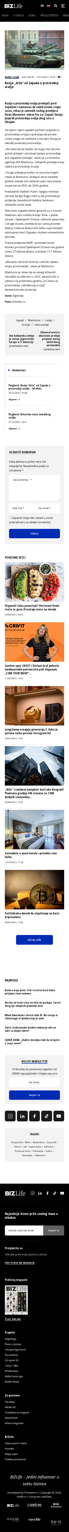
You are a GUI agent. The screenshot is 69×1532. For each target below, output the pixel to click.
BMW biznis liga (14, 1376)
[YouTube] (58, 1116)
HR (25, 1146)
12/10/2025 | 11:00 (14, 862)
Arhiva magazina (14, 1423)
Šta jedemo (11, 1354)
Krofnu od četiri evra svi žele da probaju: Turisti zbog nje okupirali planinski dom (33, 1004)
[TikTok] (46, 1116)
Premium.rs (31, 1492)
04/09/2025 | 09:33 (14, 614)
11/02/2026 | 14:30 (14, 678)
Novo (5, 15)
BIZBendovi (11, 1371)
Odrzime (48, 1146)
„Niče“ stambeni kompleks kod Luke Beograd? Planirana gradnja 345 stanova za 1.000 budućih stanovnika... (34, 793)
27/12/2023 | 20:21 (18, 421)
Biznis (32, 15)
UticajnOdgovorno (15, 1349)
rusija (48, 320)
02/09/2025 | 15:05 (14, 802)
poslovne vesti (22, 1151)
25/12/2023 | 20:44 (46, 77)
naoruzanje (41, 324)
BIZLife (31, 77)
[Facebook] (34, 1116)
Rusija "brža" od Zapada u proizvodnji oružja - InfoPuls (29, 387)
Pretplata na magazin (17, 1412)
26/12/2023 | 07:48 (18, 392)
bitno (27, 1142)
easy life (51, 1142)
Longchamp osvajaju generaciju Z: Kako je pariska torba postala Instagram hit (31, 731)
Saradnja (10, 1401)
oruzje (26, 324)
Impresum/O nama (16, 1443)
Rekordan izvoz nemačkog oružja (30, 415)
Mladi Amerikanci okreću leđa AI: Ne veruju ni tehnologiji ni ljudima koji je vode (31, 1016)
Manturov (34, 320)
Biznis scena (12, 77)
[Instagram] (10, 1116)
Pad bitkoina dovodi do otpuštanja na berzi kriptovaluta (32, 915)
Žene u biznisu (13, 1344)
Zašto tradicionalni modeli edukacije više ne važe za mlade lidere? (30, 1029)
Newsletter (11, 1417)
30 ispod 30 (16, 1142)
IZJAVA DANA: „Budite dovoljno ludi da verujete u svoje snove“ (32, 1041)
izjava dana (35, 1146)
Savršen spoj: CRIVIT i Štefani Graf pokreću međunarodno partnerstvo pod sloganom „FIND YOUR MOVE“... (32, 669)
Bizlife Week (12, 1381)
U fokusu (18, 15)
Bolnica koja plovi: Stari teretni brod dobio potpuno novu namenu (30, 991)
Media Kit (10, 1407)
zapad (20, 320)
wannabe (27, 1155)
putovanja (38, 1151)
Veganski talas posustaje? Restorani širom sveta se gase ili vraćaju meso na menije (32, 607)
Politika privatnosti (15, 1459)
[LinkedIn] (22, 1116)
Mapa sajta (11, 1454)
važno (49, 1151)
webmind (40, 1155)
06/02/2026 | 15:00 (14, 922)
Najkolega (10, 1338)
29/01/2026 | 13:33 (14, 738)
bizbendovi (38, 1142)
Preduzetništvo (49, 15)
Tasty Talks (11, 1365)
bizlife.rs (21, 1496)
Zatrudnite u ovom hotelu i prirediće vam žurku (31, 855)
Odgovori (13, 399)
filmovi (17, 1146)
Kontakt (9, 1448)
